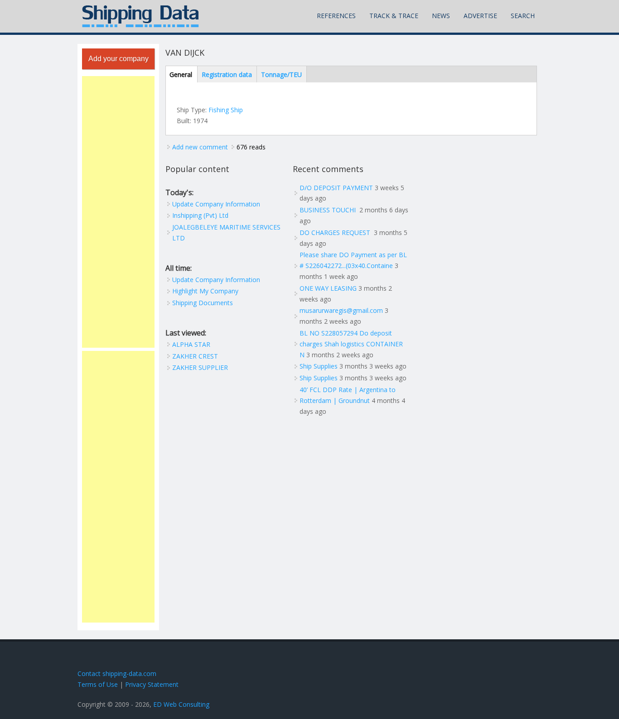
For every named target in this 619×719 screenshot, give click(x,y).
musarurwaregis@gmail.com (341, 310)
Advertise (480, 15)
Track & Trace (393, 15)
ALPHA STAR (191, 344)
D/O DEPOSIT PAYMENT (336, 187)
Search (523, 15)
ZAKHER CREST (195, 356)
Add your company (118, 58)
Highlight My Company (205, 291)
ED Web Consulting (181, 704)
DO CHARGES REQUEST (336, 232)
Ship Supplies (319, 366)
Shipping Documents (202, 302)
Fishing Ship (225, 109)
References (336, 15)
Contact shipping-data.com (116, 673)
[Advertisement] (118, 212)
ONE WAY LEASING (328, 288)
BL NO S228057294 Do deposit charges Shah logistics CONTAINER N (351, 344)
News (441, 15)
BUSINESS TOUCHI (329, 210)
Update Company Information (216, 204)
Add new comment (200, 147)
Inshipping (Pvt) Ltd (200, 215)
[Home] (140, 16)
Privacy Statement (152, 684)
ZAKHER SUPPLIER (200, 367)
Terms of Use (97, 684)
